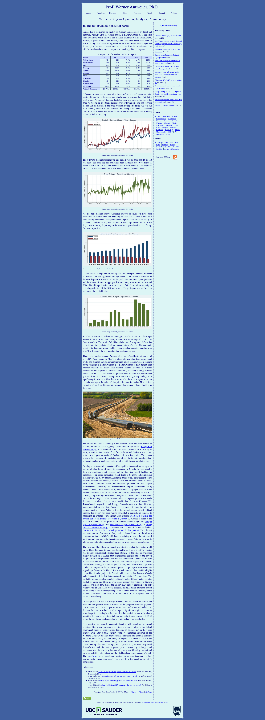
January (172, 144)
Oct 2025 (176, 147)
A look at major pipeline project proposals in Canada (117, 671)
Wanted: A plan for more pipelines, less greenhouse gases (118, 680)
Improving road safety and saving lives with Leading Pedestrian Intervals (167, 74)
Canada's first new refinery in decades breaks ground (119, 676)
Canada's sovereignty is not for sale (168, 35)
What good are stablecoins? (165, 105)
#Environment (168, 121)
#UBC (170, 132)
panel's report (94, 655)
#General (167, 123)
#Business (166, 116)
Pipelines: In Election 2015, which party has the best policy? (111, 530)
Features (137, 13)
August (160, 142)
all (155, 116)
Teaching (100, 13)
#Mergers (165, 127)
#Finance (159, 123)
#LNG (176, 125)
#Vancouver (160, 134)
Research (113, 13)
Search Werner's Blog (169, 25)
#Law (158, 127)
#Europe (177, 121)
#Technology (169, 129)
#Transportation (161, 132)
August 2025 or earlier (171, 149)
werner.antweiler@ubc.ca (149, 702)
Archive (174, 13)
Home (166, 702)
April (176, 142)
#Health (174, 123)
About (88, 13)
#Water (168, 134)
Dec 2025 (159, 147)
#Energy (134, 692)
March (158, 144)
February (165, 144)
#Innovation (160, 125)
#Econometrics (161, 118)
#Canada (174, 116)
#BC (159, 116)
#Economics (172, 118)
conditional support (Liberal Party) (126, 524)
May (171, 142)
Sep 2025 (159, 149)
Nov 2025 (168, 147)
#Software (159, 129)
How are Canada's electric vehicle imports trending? (167, 61)
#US (175, 132)
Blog (125, 13)
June (166, 142)
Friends (150, 13)
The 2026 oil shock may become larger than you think (167, 67)
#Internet (169, 125)
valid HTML (160, 702)
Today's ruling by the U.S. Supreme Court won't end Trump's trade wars (168, 92)
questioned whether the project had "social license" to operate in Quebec (117, 517)
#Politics (148, 692)
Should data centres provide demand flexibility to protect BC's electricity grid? (168, 43)
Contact (162, 13)
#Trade (141, 692)
